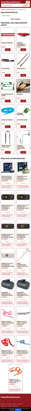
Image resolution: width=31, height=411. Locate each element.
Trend (10, 406)
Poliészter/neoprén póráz (8, 94)
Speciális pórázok (7, 120)
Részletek (12, 409)
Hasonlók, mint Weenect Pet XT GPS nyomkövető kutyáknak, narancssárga (7, 216)
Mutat (7, 49)
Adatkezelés (20, 404)
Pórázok (20, 94)
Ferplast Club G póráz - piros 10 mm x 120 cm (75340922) (7, 352)
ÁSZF (14, 404)
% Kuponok (15, 406)
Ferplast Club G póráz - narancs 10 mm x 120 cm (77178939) (15, 382)
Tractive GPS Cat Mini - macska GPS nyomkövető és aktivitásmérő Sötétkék (7, 179)
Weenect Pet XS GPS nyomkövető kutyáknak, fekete (7, 236)
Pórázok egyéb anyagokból (6, 146)
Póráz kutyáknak (7, 43)
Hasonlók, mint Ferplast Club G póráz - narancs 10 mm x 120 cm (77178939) (15, 390)
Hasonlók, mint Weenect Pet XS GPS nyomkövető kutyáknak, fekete (7, 245)
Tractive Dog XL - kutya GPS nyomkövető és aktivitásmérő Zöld (23, 178)
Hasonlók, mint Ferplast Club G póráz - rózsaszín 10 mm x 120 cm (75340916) (7, 332)
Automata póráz (22, 120)
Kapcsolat (3, 404)
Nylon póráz (6, 68)
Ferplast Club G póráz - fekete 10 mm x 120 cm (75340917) (22, 324)
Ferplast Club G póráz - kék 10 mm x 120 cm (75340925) (23, 352)
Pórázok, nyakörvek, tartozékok (21, 147)
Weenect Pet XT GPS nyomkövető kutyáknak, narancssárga (7, 207)
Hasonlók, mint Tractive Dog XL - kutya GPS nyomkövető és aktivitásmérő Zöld (22, 187)
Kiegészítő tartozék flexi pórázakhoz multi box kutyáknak (7, 295)
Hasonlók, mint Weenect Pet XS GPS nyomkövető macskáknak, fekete (22, 245)
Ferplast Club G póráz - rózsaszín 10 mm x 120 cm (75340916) (8, 324)
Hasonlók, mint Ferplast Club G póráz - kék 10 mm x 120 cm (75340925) (23, 361)
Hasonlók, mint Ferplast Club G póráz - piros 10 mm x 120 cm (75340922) (7, 361)
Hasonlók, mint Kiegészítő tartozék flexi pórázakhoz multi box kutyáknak (8, 303)
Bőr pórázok (21, 68)
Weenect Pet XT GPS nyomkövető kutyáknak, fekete (23, 206)
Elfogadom (18, 409)
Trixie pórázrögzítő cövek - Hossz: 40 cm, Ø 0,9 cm (22, 265)
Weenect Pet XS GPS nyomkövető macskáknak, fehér (8, 265)
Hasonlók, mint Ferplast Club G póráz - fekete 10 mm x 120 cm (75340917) (23, 332)
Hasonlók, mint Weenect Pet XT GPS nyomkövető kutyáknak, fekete (22, 216)
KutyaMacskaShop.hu (10, 2)
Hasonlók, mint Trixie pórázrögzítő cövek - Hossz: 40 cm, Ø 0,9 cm (22, 274)
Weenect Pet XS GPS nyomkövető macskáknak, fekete (22, 236)
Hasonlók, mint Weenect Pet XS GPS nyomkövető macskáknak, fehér (7, 274)
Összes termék (4, 406)
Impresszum (9, 404)
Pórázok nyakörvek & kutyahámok (21, 44)
